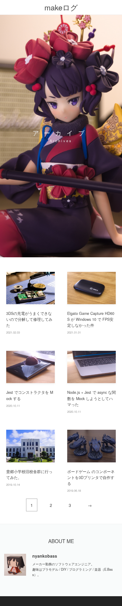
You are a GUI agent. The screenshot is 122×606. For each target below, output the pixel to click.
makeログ (61, 7)
